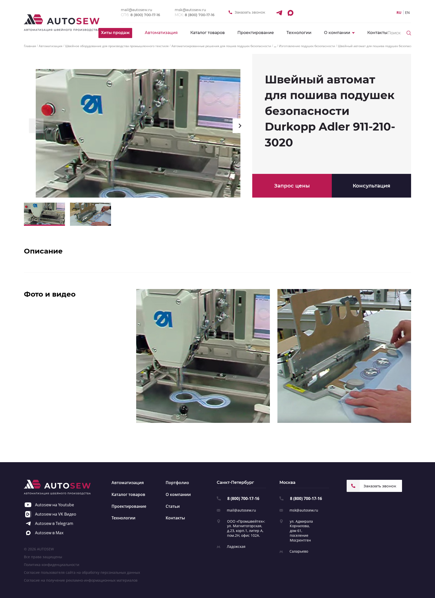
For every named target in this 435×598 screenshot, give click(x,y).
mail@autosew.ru (241, 510)
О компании (178, 494)
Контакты (377, 32)
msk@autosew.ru (303, 510)
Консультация (371, 186)
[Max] (290, 12)
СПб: (140, 15)
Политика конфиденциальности (51, 564)
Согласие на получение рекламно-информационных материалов (80, 580)
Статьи (173, 506)
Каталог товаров (207, 32)
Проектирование (255, 32)
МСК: (194, 15)
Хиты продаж (115, 32)
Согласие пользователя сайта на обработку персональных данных (82, 572)
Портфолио (177, 482)
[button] (36, 125)
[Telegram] (279, 12)
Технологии (298, 32)
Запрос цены (292, 186)
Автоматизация (161, 32)
